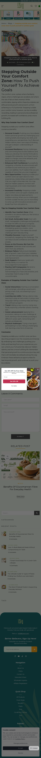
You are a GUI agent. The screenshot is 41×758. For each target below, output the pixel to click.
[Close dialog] (38, 369)
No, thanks (14, 385)
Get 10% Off (14, 381)
